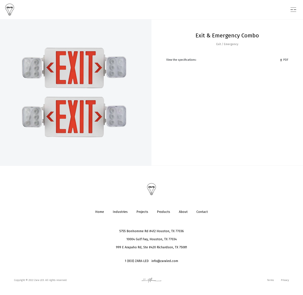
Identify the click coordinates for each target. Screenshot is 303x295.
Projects (142, 212)
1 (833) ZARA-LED (137, 261)
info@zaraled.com (165, 261)
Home (99, 212)
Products (163, 212)
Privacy (285, 280)
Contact (202, 212)
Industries (120, 212)
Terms (270, 280)
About (183, 212)
